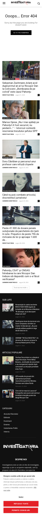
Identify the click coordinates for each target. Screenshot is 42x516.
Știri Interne (6, 118)
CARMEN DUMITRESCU (9, 167)
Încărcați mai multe (20, 288)
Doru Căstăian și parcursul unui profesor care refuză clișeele (19, 163)
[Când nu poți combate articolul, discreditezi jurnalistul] (21, 182)
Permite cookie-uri (21, 510)
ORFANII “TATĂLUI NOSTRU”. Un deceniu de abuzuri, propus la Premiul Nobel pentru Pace (26, 340)
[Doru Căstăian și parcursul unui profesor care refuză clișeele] (21, 149)
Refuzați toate (21, 504)
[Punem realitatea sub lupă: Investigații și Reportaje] (21, 2)
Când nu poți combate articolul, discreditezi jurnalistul (19, 196)
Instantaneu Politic (8, 79)
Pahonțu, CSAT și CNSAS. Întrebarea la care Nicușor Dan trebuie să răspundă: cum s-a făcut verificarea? (20, 275)
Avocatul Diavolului (9, 191)
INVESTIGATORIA (8, 95)
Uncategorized (7, 157)
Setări (21, 497)
